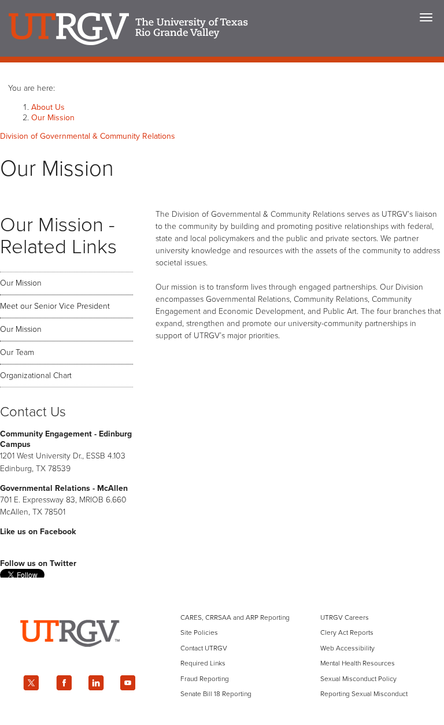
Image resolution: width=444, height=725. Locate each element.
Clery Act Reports (346, 632)
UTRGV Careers (344, 617)
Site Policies (199, 632)
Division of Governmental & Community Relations (87, 136)
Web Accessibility (347, 648)
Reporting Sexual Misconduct (364, 694)
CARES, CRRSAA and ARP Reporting (235, 617)
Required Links (202, 663)
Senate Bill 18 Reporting (215, 694)
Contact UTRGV (203, 648)
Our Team (17, 352)
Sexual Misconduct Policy (358, 679)
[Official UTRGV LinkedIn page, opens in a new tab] (96, 683)
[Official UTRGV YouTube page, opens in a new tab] (128, 683)
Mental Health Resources (357, 663)
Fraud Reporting (204, 679)
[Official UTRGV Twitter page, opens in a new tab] (31, 683)
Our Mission (53, 118)
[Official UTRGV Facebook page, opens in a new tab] (64, 683)
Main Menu (426, 17)
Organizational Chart (36, 375)
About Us (48, 107)
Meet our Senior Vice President (55, 306)
